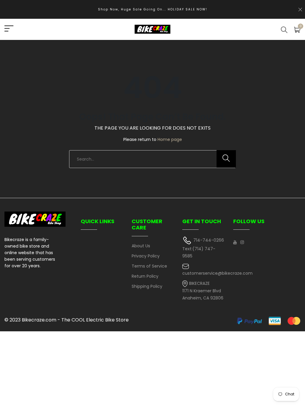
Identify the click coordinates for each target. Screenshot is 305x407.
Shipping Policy (147, 286)
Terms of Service (149, 266)
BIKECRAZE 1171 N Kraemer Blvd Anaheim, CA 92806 (202, 290)
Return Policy (145, 276)
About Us (141, 246)
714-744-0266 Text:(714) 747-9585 (203, 248)
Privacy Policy (146, 256)
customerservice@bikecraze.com (217, 273)
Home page (170, 139)
